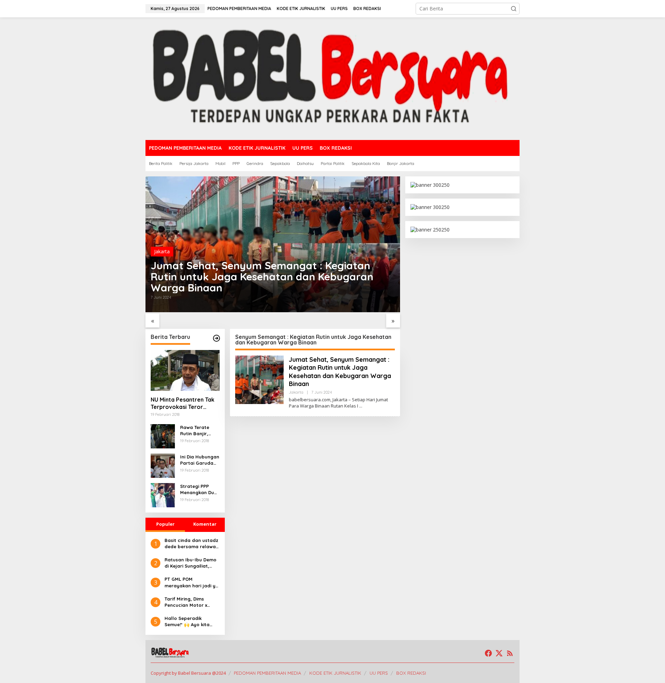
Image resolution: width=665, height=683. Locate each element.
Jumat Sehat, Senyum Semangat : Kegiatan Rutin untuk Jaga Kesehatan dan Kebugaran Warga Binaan (262, 276)
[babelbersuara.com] (332, 78)
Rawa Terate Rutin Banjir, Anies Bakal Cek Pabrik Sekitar (198, 430)
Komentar (204, 524)
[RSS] (509, 653)
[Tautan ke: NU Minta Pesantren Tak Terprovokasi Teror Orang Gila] (185, 370)
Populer (165, 524)
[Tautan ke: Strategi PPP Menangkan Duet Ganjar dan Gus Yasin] (163, 494)
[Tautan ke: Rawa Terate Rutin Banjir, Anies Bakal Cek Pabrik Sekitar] (163, 435)
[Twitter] (499, 653)
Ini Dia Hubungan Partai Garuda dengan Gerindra (199, 460)
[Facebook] (488, 653)
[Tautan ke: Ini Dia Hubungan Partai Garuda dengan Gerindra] (163, 465)
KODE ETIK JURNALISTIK (335, 673)
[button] (514, 9)
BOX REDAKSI (411, 673)
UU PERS (379, 673)
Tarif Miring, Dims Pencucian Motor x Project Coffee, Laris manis (188, 602)
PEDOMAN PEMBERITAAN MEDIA (267, 673)
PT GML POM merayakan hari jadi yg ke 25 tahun (192, 582)
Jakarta (162, 251)
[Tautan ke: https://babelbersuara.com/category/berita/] (216, 338)
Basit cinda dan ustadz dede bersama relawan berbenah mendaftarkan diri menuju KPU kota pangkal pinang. (192, 543)
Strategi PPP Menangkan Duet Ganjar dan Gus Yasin (199, 489)
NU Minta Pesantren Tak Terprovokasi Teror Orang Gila (182, 403)
